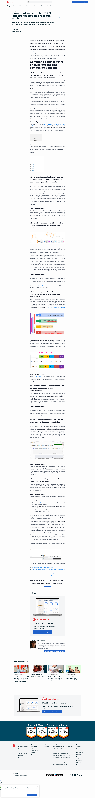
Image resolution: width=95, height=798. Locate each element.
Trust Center (20, 776)
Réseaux (21, 5)
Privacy (25, 776)
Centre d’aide (79, 762)
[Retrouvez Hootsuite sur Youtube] (77, 775)
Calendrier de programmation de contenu (62, 755)
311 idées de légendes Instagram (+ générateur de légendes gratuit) (55, 678)
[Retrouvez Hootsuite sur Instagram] (79, 775)
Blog (8, 6)
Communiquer (34, 750)
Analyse (33, 757)
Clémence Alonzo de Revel (19, 28)
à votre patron (33, 51)
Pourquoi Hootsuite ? (23, 746)
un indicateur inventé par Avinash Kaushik (55, 307)
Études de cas (79, 752)
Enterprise (45, 751)
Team (44, 748)
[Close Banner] (37, 786)
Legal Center (15, 776)
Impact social (21, 759)
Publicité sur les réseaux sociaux (60, 764)
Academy (78, 746)
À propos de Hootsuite (46, 5)
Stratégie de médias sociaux (70, 674)
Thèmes (15, 5)
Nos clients (20, 755)
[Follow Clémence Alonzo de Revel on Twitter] (31, 648)
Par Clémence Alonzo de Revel (37, 640)
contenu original (42, 80)
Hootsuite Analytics (39, 285)
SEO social (21, 674)
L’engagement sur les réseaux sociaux (61, 757)
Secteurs (36, 5)
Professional (46, 746)
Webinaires (78, 754)
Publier (32, 748)
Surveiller (33, 752)
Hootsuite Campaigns (40, 502)
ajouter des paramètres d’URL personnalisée (54, 542)
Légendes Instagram (54, 674)
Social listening (56, 751)
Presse (19, 757)
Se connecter (68, 2)
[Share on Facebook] (35, 593)
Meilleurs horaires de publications (60, 753)
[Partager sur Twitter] (30, 593)
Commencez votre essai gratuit (80, 2)
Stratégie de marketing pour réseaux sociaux (63, 746)
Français (85, 5)
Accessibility (37, 776)
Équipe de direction (22, 753)
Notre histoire (21, 748)
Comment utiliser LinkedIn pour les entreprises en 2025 (71, 678)
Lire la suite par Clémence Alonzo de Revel (54, 651)
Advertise (33, 754)
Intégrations (79, 760)
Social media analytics (58, 748)
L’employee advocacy (57, 759)
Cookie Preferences (30, 776)
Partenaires (79, 764)
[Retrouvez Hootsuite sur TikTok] (81, 775)
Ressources (29, 5)
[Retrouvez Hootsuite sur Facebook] (72, 775)
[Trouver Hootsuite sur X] (70, 775)
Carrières (20, 751)
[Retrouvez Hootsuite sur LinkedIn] (75, 775)
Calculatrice (16, 674)
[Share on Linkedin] (32, 593)
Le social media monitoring (59, 762)
